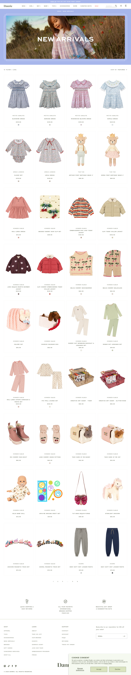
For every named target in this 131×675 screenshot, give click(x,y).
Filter (11, 69)
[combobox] (110, 6)
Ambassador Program (40, 651)
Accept (98, 669)
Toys (54, 6)
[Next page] (77, 581)
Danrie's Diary (37, 644)
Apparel (7, 630)
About (34, 630)
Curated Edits (86, 6)
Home (75, 6)
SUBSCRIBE (124, 636)
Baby (46, 6)
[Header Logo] (8, 6)
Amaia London (18, 172)
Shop (59, 11)
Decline (117, 669)
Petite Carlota (18, 115)
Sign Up (53, 1)
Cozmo (81, 563)
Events (34, 641)
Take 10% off (37, 634)
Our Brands (36, 637)
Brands (7, 644)
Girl (31, 6)
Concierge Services (11, 651)
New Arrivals (68, 11)
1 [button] (53, 581)
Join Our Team (37, 648)
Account (65, 634)
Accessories (65, 6)
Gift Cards (8, 648)
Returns (65, 641)
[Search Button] (116, 6)
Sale (96, 6)
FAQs (64, 637)
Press (34, 655)
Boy (38, 6)
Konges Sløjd (18, 228)
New (23, 6)
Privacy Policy (108, 663)
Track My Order (68, 644)
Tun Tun (81, 172)
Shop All (7, 655)
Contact (65, 630)
